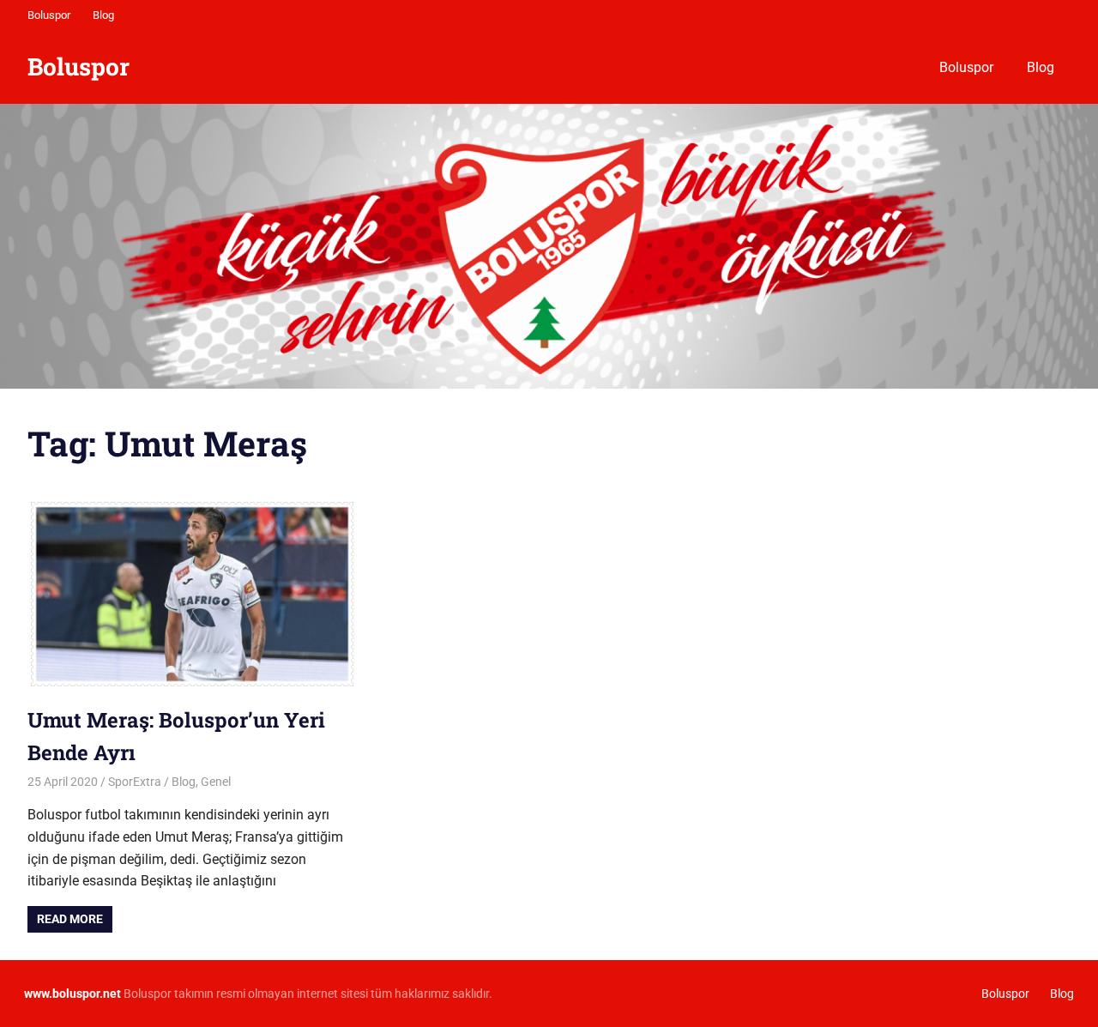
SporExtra (134, 781)
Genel (216, 781)
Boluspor (48, 15)
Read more (70, 919)
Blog (103, 15)
